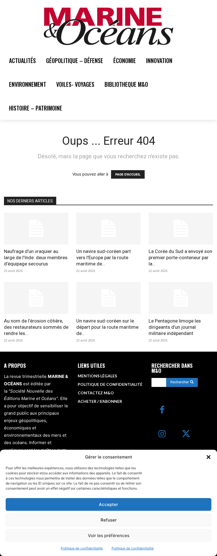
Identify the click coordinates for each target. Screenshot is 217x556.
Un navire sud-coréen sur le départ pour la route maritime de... (107, 327)
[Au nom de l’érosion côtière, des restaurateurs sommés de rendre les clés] (36, 298)
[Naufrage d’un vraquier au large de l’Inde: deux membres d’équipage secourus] (36, 229)
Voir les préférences (108, 535)
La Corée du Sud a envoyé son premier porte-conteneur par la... (180, 257)
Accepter (108, 504)
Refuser (109, 520)
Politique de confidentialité (82, 548)
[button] (208, 457)
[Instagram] (162, 434)
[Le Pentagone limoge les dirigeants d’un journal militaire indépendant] (181, 298)
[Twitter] (186, 434)
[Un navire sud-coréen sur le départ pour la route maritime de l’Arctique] (108, 298)
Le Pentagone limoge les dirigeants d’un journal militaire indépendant (175, 327)
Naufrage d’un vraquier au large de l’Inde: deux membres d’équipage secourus (36, 257)
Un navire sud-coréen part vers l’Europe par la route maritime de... (103, 257)
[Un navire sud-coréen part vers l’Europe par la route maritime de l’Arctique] (108, 229)
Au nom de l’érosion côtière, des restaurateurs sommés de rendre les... (36, 327)
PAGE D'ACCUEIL (127, 174)
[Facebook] (162, 410)
